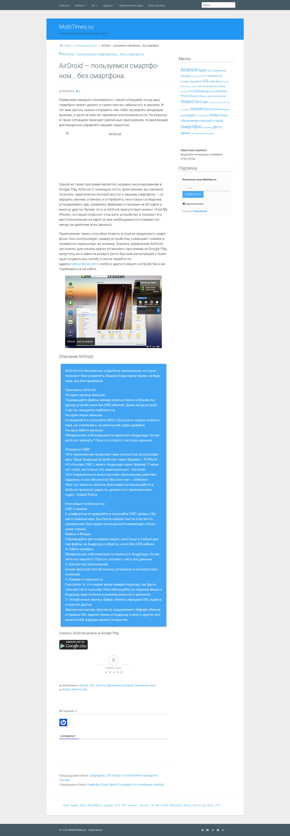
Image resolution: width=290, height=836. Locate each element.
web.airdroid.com (83, 264)
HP (124, 805)
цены (185, 133)
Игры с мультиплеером (212, 96)
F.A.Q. (92, 685)
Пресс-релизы (156, 5)
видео (191, 115)
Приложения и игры (131, 5)
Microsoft (203, 86)
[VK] (207, 830)
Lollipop (187, 86)
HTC (204, 76)
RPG (191, 91)
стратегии (207, 127)
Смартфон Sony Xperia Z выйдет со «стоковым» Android (125, 784)
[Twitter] (218, 830)
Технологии (214, 102)
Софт (84, 689)
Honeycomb (196, 76)
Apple (202, 70)
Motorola (176, 805)
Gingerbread (219, 70)
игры (214, 115)
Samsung (201, 91)
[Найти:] (218, 5)
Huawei (213, 76)
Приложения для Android (119, 685)
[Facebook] (213, 830)
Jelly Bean (215, 81)
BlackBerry (95, 805)
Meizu (194, 86)
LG (182, 86)
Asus (209, 71)
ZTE (217, 805)
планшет (206, 121)
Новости (64, 5)
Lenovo (226, 82)
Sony (211, 91)
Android (79, 5)
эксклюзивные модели (202, 133)
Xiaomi (194, 96)
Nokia (222, 86)
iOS (93, 5)
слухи (218, 121)
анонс (196, 108)
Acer (66, 805)
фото (217, 127)
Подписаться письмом (194, 204)
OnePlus (184, 92)
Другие (107, 5)
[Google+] (223, 830)
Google (185, 76)
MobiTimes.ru (76, 26)
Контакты (95, 829)
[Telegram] (203, 830)
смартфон (191, 126)
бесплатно (211, 109)
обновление (189, 121)
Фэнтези (223, 102)
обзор (223, 115)
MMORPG (214, 86)
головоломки (202, 115)
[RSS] (229, 830)
